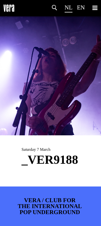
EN (81, 7)
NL (68, 7)
